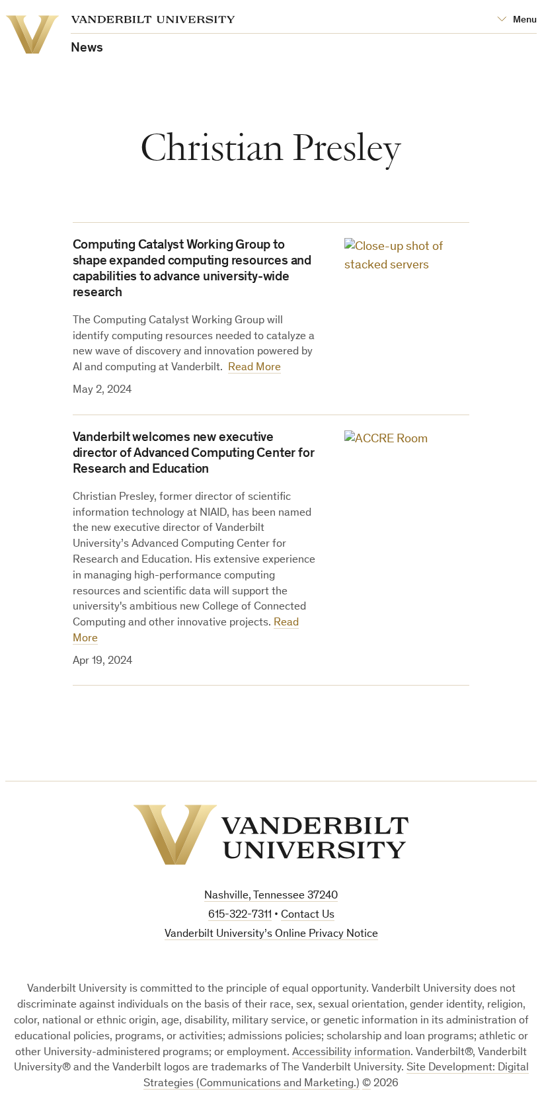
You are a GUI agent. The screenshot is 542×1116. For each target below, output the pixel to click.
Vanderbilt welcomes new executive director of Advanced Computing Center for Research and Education (194, 454)
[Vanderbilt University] (271, 835)
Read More (254, 368)
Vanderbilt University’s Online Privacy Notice (271, 934)
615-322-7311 (240, 915)
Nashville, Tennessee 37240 (271, 896)
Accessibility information (351, 1052)
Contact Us (307, 915)
